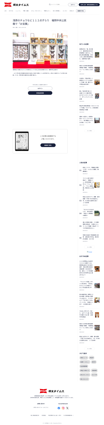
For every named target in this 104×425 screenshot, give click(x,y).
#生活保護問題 (83, 366)
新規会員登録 (40, 93)
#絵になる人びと (84, 379)
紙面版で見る (81, 11)
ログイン (40, 88)
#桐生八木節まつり (84, 370)
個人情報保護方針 (35, 415)
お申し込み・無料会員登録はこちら (89, 4)
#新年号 (94, 362)
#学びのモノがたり (84, 375)
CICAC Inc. (60, 423)
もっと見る (89, 130)
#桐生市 (91, 357)
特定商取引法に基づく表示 (54, 415)
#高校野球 (94, 370)
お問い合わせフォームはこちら (40, 407)
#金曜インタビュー (84, 362)
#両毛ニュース (83, 357)
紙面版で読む (48, 145)
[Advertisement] (40, 112)
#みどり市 (94, 375)
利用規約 (44, 415)
